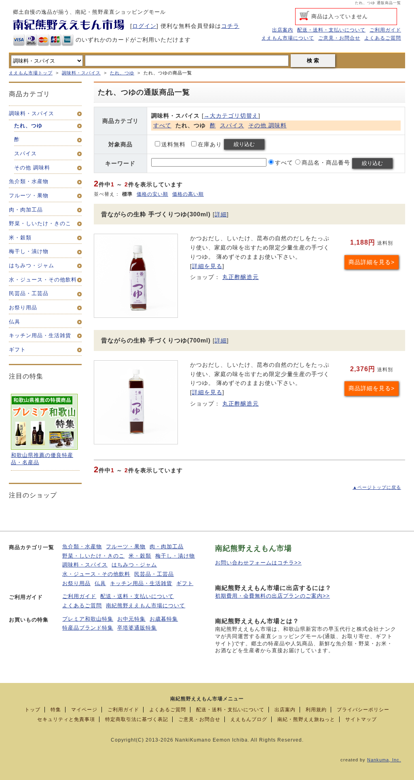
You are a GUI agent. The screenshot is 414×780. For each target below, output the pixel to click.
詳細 (221, 214)
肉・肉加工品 (167, 547)
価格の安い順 (152, 194)
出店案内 (282, 30)
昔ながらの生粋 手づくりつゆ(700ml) (156, 340)
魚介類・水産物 (82, 547)
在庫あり (210, 144)
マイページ (84, 709)
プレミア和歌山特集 (87, 619)
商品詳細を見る (370, 262)
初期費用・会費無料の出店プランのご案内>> (272, 596)
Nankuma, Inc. (384, 759)
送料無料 (173, 144)
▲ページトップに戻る (377, 487)
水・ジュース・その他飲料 (96, 574)
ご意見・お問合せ (339, 38)
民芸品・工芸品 (154, 574)
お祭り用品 (76, 583)
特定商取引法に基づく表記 (136, 719)
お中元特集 (131, 619)
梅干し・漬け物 (175, 556)
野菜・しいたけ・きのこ (93, 556)
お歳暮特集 (164, 619)
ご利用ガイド (385, 30)
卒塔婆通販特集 (137, 628)
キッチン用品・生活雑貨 (141, 583)
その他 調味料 (267, 125)
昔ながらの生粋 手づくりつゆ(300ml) (156, 214)
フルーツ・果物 (126, 547)
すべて (162, 125)
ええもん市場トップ (31, 72)
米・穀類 (140, 556)
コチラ (230, 26)
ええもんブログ (248, 719)
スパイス (232, 125)
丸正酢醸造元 (240, 277)
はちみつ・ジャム (134, 565)
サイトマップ (361, 719)
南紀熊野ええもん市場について (145, 606)
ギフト (184, 583)
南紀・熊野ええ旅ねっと (306, 719)
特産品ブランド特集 (87, 628)
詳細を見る (207, 266)
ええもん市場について (288, 38)
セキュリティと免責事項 (66, 719)
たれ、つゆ (122, 72)
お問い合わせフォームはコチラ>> (258, 563)
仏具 (100, 583)
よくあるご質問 (382, 38)
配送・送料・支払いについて (331, 30)
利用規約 (316, 709)
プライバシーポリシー (363, 709)
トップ (32, 709)
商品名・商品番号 (326, 162)
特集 (56, 709)
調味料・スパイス (81, 72)
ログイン (144, 26)
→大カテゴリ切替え (231, 115)
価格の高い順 (188, 194)
